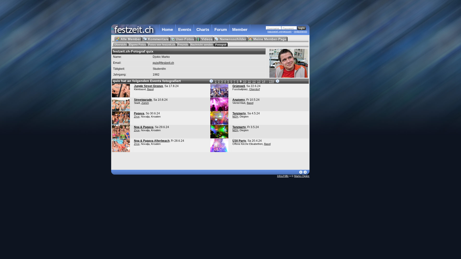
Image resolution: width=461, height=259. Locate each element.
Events (184, 29)
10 (244, 81)
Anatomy (238, 99)
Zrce (137, 116)
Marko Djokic (301, 176)
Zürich (145, 102)
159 (271, 81)
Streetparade (143, 99)
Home (167, 29)
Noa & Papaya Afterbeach (152, 140)
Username (273, 28)
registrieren (300, 31)
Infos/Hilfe (283, 176)
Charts (202, 29)
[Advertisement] (330, 97)
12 (254, 81)
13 (259, 81)
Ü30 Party (239, 140)
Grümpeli (238, 86)
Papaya (139, 113)
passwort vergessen (279, 31)
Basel (150, 89)
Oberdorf (254, 89)
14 (263, 81)
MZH (235, 116)
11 (249, 81)
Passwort (288, 28)
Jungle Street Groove (148, 86)
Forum (220, 29)
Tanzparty (239, 113)
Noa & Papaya (143, 127)
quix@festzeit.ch (163, 63)
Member (240, 29)
